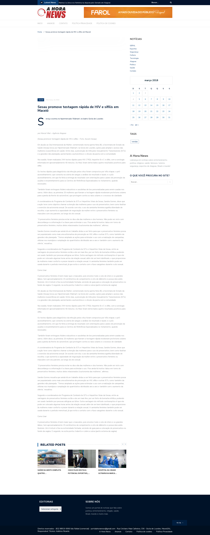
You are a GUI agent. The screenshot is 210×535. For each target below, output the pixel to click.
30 (163, 117)
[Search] (170, 2)
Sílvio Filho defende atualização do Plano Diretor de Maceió (82, 3)
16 (163, 105)
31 (169, 117)
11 (133, 105)
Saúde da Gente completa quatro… (49, 471)
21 (151, 111)
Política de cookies (144, 531)
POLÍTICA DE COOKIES (106, 23)
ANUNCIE (51, 23)
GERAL (132, 45)
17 (169, 105)
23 (163, 111)
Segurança (134, 52)
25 (133, 117)
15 (157, 105)
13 (145, 105)
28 (151, 117)
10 (169, 99)
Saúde (41, 100)
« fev (132, 125)
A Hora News (105, 531)
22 (157, 111)
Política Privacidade (164, 531)
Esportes (133, 49)
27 (145, 117)
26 (139, 117)
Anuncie (118, 531)
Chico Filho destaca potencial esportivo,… (79, 471)
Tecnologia (134, 58)
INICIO (40, 23)
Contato (133, 71)
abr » (137, 125)
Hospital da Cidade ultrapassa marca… (107, 471)
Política (133, 64)
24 (169, 111)
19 (139, 111)
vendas (135, 141)
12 (139, 105)
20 (145, 111)
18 (133, 111)
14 (151, 105)
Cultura (133, 55)
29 (157, 117)
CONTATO (63, 23)
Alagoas (133, 61)
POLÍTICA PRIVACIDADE (82, 23)
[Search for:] (159, 2)
